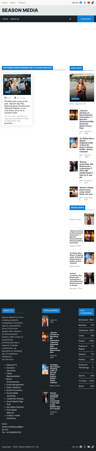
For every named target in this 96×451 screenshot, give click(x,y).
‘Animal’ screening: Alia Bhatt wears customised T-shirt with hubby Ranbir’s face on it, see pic (86, 169)
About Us (15, 19)
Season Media (20, 10)
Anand (9, 98)
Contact (21, 2)
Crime (81, 335)
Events (8, 92)
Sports (82, 375)
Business (82, 325)
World (81, 386)
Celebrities (83, 330)
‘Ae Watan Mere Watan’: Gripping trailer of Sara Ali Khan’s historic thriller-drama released (86, 145)
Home (4, 2)
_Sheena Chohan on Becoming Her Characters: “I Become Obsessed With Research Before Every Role (86, 119)
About (12, 2)
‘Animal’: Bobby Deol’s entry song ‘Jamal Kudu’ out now (86, 191)
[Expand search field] (70, 19)
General (82, 354)
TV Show (83, 381)
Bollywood (75, 98)
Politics (82, 359)
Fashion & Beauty (83, 347)
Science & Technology (84, 366)
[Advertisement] (48, 41)
